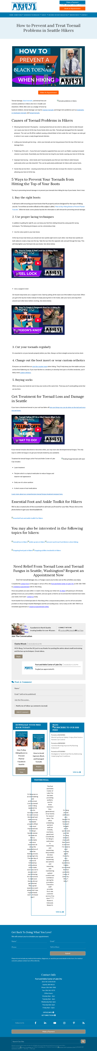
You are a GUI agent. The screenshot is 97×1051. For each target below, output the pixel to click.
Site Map (26, 1048)
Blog (55, 724)
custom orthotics (25, 372)
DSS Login (32, 1048)
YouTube (80, 630)
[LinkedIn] (45, 1023)
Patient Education (61, 15)
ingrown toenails (48, 110)
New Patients (74, 15)
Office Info (48, 1012)
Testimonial (41, 779)
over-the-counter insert (39, 366)
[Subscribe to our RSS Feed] (67, 730)
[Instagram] (64, 1023)
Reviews (51, 15)
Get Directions (47, 1015)
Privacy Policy (61, 1045)
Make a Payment (72, 2)
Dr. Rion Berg (26, 629)
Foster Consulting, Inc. (39, 1047)
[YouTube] (55, 1023)
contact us (30, 597)
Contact (84, 15)
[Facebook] (35, 1023)
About (44, 15)
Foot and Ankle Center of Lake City (62, 584)
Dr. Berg (62, 591)
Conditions (18, 15)
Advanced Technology (32, 15)
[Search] (83, 1041)
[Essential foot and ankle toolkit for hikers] (27, 518)
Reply (18, 656)
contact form (25, 584)
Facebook (63, 630)
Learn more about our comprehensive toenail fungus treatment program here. (37, 494)
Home (11, 15)
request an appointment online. (39, 606)
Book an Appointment (72, 8)
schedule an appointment (21, 587)
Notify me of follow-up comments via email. (32, 706)
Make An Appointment (48, 92)
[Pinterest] (74, 1023)
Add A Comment (22, 712)
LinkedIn (71, 630)
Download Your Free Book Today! (28, 726)
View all (76, 772)
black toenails (27, 100)
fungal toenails (35, 113)
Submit (67, 953)
